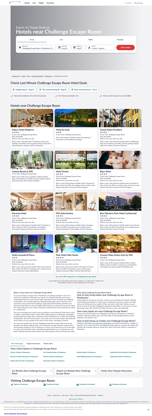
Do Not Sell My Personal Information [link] (85, 395)
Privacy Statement (10, 413)
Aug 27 (79, 48)
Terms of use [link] (56, 395)
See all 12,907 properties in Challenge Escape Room (76, 277)
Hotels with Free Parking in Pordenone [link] (123, 352)
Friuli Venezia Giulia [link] (37, 76)
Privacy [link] (50, 395)
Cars (34, 3)
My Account (138, 3)
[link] (27, 384)
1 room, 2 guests (97, 48)
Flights (41, 3)
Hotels (27, 3)
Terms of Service (22, 413)
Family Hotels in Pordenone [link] (86, 352)
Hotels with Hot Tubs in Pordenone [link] (22, 361)
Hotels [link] (23, 76)
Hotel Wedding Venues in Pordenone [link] (89, 356)
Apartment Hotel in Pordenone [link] (120, 356)
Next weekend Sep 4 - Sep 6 (85, 90)
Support (129, 3)
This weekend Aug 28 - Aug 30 (54, 90)
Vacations (50, 3)
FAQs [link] (71, 395)
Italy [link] (28, 76)
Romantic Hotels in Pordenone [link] (53, 361)
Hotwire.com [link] (15, 76)
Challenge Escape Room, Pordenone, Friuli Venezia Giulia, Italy (39, 48)
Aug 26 (64, 48)
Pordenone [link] (48, 76)
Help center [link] (65, 395)
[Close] (148, 409)
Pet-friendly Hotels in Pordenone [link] (54, 352)
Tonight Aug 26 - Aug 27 (24, 90)
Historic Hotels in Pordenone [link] (20, 352)
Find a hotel (125, 47)
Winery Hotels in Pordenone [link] (53, 356)
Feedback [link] (100, 395)
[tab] (32, 39)
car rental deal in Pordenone (101, 323)
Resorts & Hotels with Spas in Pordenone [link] (24, 356)
